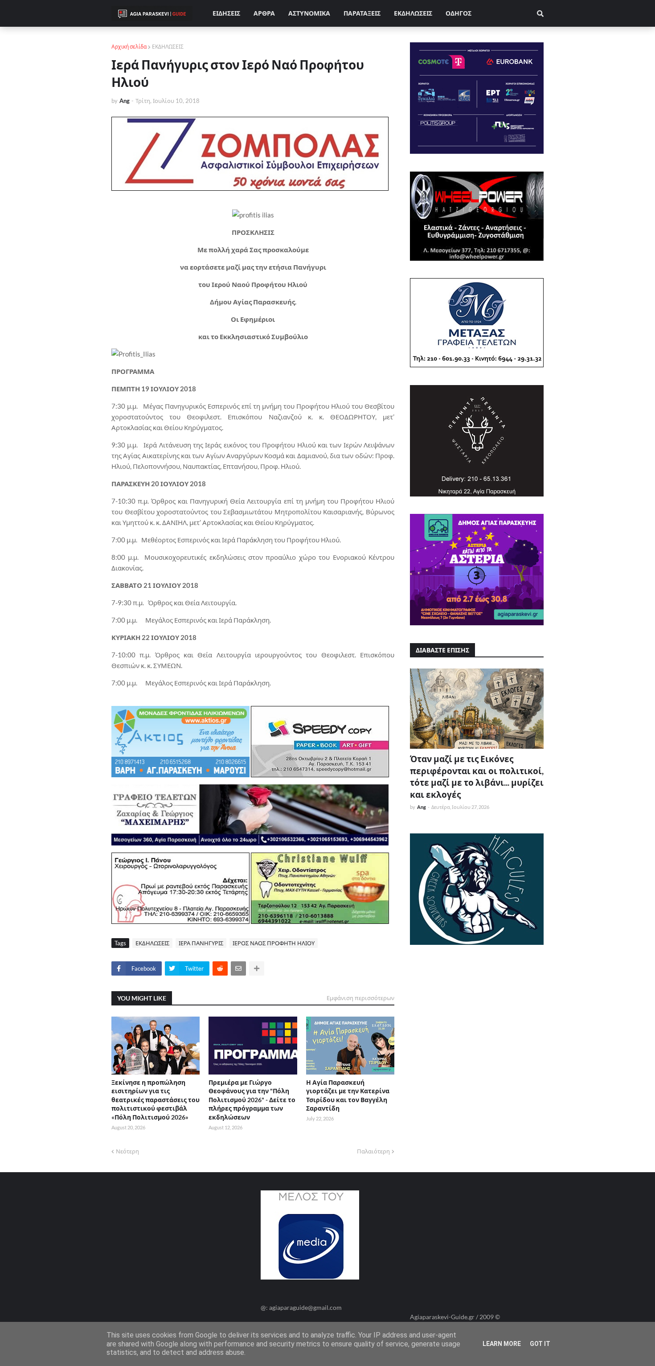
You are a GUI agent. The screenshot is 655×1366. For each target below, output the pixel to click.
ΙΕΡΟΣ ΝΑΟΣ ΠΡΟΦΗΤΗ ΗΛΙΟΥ (274, 943)
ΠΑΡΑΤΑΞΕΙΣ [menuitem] (362, 13)
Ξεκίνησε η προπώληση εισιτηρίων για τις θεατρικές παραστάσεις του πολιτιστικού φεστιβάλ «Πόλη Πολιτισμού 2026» (155, 1100)
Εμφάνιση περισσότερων (360, 997)
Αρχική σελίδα (129, 46)
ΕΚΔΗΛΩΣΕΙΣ (168, 46)
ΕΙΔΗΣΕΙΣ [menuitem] (226, 13)
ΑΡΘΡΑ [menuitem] (264, 13)
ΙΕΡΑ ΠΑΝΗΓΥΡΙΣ (201, 943)
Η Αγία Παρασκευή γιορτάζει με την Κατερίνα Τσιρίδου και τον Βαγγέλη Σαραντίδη (347, 1095)
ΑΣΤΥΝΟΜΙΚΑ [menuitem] (309, 13)
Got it (540, 1343)
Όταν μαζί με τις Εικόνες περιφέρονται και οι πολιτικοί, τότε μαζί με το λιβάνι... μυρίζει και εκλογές (477, 777)
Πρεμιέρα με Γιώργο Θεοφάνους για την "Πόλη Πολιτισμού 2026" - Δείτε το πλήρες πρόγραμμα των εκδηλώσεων (252, 1100)
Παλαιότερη (373, 1151)
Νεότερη (127, 1151)
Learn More (502, 1343)
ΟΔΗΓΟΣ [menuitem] (458, 13)
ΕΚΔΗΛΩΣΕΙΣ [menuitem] (413, 13)
